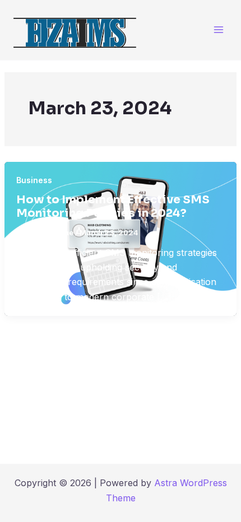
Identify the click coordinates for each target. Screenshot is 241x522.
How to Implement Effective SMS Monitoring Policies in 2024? (113, 207)
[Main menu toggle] (218, 29)
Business (34, 180)
